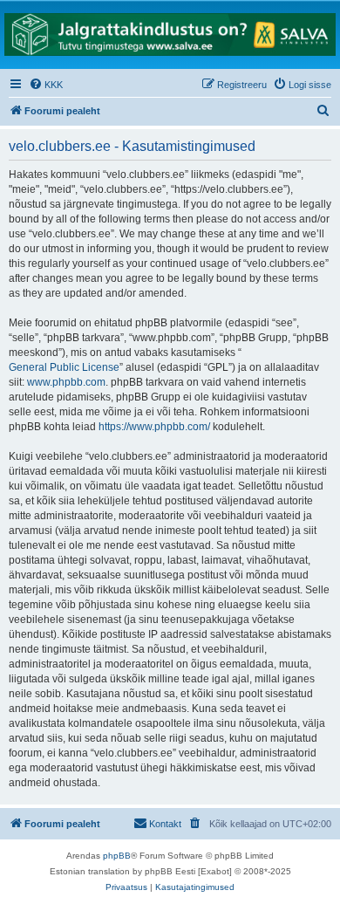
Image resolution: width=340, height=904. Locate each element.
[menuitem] (46, 84)
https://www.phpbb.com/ (154, 427)
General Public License (64, 367)
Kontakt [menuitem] (165, 823)
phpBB (117, 855)
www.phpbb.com (66, 382)
